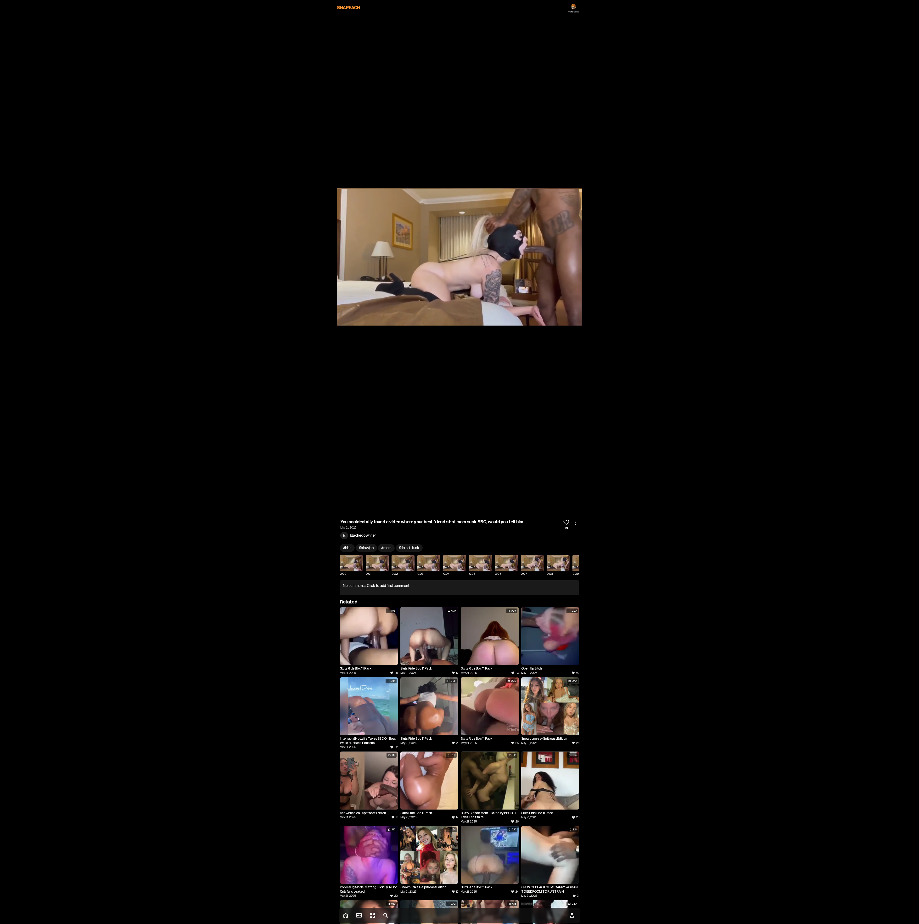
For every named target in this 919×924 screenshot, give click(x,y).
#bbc (347, 548)
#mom (386, 548)
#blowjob (366, 548)
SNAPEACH (348, 7)
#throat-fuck (409, 548)
